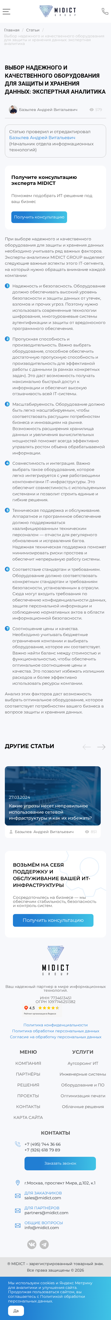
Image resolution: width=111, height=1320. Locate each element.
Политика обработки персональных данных (55, 1031)
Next (101, 747)
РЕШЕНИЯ (28, 1085)
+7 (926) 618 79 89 (42, 1149)
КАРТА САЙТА (28, 1117)
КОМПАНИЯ (28, 1063)
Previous (87, 747)
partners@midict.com (46, 1212)
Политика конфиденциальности (55, 1025)
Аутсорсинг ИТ (83, 1063)
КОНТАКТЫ (28, 1106)
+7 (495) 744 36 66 (105, 11)
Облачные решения (83, 1106)
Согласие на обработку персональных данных (55, 1036)
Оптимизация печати (83, 1095)
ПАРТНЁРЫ (28, 1074)
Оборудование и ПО (83, 1085)
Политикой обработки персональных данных (46, 1298)
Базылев (44, 832)
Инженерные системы (83, 1074)
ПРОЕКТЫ (28, 1095)
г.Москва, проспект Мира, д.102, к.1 (60, 1182)
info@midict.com (42, 1227)
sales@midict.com (43, 1197)
